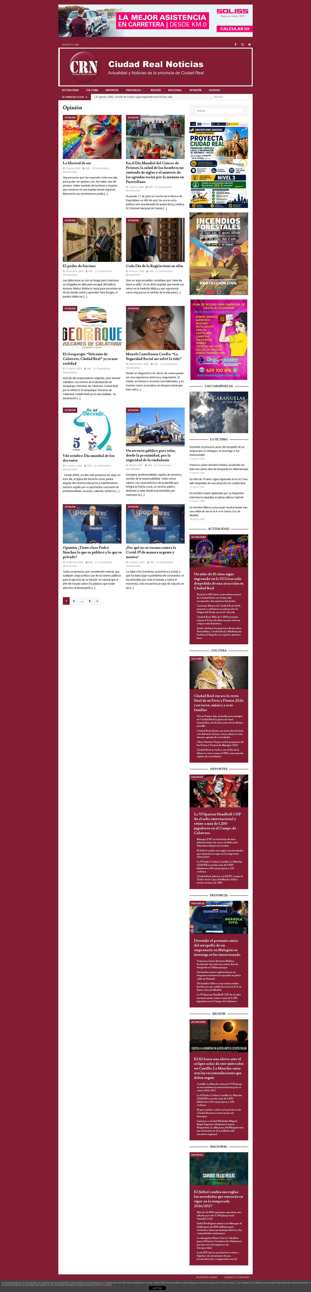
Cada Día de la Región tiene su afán (154, 266)
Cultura (92, 90)
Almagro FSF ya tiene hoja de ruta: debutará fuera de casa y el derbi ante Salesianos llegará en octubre (217, 842)
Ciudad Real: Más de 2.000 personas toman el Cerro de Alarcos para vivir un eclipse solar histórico (218, 620)
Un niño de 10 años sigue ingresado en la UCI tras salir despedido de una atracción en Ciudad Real (218, 581)
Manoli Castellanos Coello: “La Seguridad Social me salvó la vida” (153, 356)
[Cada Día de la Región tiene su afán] (155, 240)
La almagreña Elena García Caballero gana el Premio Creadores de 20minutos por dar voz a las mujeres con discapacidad (219, 1243)
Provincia (133, 90)
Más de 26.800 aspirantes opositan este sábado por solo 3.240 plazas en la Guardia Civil (219, 1215)
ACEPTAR (157, 1288)
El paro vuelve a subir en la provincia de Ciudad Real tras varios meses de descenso (219, 1113)
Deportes (112, 90)
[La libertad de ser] (92, 137)
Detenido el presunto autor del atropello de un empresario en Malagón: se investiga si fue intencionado (217, 451)
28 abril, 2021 (136, 465)
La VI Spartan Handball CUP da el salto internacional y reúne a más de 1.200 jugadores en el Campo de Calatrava (217, 823)
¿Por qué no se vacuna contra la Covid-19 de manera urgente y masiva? (151, 552)
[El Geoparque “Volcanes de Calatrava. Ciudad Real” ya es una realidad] (92, 328)
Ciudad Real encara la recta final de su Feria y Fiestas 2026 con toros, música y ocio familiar (218, 703)
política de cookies (102, 1285)
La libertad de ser (77, 163)
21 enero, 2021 (137, 562)
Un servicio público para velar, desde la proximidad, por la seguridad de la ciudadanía (151, 455)
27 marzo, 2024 (74, 368)
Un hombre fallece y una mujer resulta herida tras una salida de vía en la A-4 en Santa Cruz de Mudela (218, 511)
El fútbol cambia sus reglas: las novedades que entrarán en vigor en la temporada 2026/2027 (220, 854)
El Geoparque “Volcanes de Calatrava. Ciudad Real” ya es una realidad (90, 359)
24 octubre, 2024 (74, 271)
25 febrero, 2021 (74, 562)
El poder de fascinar (79, 266)
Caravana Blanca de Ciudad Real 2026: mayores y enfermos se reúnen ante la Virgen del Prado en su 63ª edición (219, 609)
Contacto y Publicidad (236, 1277)
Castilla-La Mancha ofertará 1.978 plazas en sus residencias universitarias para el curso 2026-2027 (219, 1087)
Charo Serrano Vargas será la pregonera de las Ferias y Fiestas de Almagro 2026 (220, 743)
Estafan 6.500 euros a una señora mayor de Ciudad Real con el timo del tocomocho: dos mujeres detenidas (219, 598)
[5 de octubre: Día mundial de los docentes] (92, 430)
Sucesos (214, 90)
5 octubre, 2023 (74, 465)
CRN (87, 168)
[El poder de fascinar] (92, 240)
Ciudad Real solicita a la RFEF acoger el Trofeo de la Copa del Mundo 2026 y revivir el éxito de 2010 (220, 879)
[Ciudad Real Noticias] (155, 84)
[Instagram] (242, 44)
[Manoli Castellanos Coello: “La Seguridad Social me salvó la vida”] (155, 328)
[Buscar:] (230, 97)
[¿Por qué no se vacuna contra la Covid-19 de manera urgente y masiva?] (155, 524)
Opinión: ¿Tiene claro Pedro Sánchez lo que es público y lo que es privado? (92, 552)
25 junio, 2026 (73, 168)
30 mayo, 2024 (136, 271)
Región (156, 90)
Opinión (195, 90)
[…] (106, 193)
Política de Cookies (206, 1277)
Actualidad (70, 90)
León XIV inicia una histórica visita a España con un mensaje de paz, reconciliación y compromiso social (218, 1256)
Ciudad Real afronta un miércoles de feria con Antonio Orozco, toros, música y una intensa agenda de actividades (220, 734)
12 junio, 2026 (136, 187)
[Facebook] (235, 44)
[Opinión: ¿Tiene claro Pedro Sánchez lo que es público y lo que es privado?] (92, 524)
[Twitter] (249, 44)
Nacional (175, 90)
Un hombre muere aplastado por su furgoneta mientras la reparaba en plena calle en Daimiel (219, 975)
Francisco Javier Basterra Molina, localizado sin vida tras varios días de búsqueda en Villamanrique (217, 964)
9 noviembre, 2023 (139, 363)
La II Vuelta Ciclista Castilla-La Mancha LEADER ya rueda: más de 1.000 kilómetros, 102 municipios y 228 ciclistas (219, 866)
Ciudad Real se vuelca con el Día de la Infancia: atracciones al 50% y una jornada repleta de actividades (220, 753)
